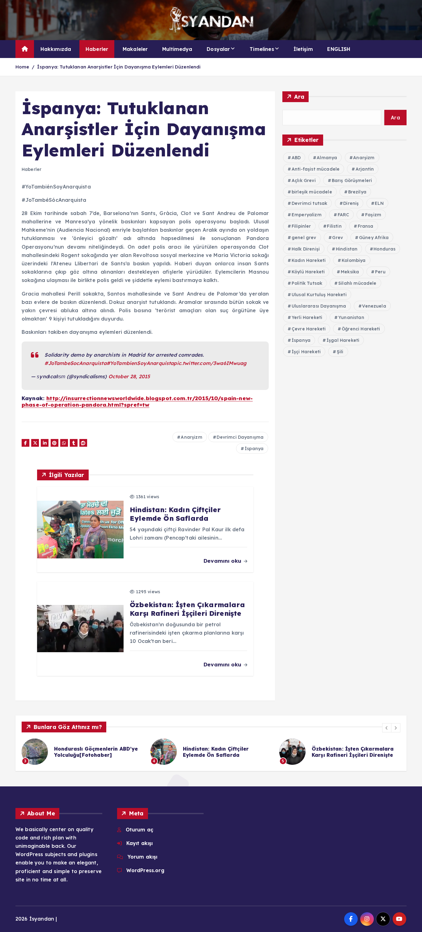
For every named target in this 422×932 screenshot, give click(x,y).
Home (22, 67)
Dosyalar (218, 49)
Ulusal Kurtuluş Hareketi (319, 294)
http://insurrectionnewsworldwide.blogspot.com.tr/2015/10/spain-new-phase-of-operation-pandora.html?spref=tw (137, 401)
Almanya (327, 157)
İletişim (303, 49)
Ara (299, 96)
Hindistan (346, 249)
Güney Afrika (374, 237)
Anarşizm (191, 437)
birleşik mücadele (312, 192)
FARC (343, 214)
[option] (117, 752)
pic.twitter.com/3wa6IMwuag (210, 363)
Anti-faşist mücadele (316, 169)
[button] (386, 727)
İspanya (254, 448)
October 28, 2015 (129, 376)
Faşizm (373, 214)
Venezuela (374, 306)
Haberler (97, 49)
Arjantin (365, 169)
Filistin (334, 226)
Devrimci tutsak (309, 203)
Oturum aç (139, 829)
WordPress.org (145, 870)
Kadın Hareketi (309, 260)
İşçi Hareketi (306, 351)
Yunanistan (351, 317)
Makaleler (135, 49)
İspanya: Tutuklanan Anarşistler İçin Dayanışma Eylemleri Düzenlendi (119, 67)
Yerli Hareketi (307, 317)
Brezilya (357, 192)
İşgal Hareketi (343, 340)
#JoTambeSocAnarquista (75, 363)
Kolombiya (353, 260)
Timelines (262, 49)
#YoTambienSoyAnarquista (140, 363)
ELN (379, 203)
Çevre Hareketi (309, 329)
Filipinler (301, 226)
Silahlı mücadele (357, 283)
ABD (296, 157)
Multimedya (177, 49)
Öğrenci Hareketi (361, 329)
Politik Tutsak (307, 283)
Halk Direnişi (306, 249)
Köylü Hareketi (308, 272)
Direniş (351, 203)
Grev (337, 237)
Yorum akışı (143, 857)
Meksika (350, 272)
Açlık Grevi (304, 180)
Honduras (384, 249)
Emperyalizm (307, 214)
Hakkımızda (55, 49)
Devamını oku (223, 560)
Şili (340, 351)
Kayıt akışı (139, 843)
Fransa (365, 226)
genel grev (304, 237)
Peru (380, 272)
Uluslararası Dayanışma (319, 306)
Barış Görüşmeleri (352, 180)
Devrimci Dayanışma (240, 437)
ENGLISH (338, 49)
